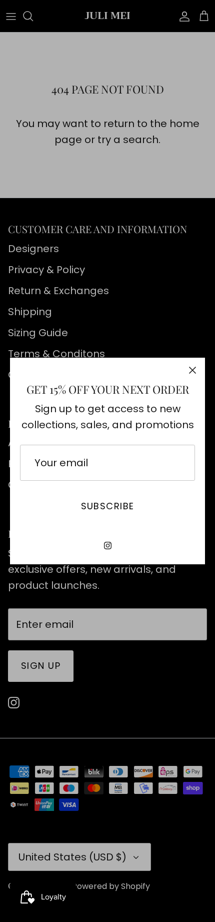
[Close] (193, 370)
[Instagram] (108, 545)
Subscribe (107, 506)
